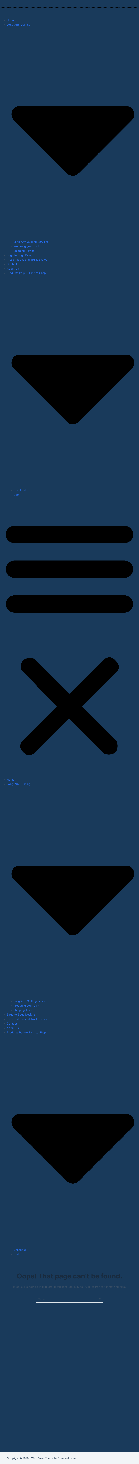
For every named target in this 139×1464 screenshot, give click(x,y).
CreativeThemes (68, 1458)
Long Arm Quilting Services (31, 241)
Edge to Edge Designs (21, 255)
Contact (12, 264)
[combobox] (66, 1299)
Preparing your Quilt (26, 246)
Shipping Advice (24, 250)
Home (10, 20)
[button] (69, 637)
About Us (13, 268)
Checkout (20, 490)
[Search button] (100, 1299)
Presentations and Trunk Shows (27, 259)
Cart (16, 494)
